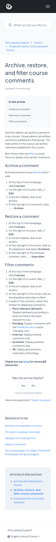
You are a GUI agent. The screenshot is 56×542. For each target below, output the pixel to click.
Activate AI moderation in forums (23, 425)
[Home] (9, 6)
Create (38, 42)
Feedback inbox (26, 327)
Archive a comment (19, 109)
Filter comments (18, 121)
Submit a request (41, 400)
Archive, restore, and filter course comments (29, 491)
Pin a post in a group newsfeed (22, 432)
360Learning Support (17, 42)
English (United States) (24, 536)
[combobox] (28, 25)
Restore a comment (20, 115)
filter (31, 153)
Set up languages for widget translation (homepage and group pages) (28, 452)
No (33, 385)
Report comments (15, 444)
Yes (23, 385)
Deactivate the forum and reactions (28, 500)
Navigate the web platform (20, 438)
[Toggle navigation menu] (47, 6)
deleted (37, 172)
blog (26, 361)
